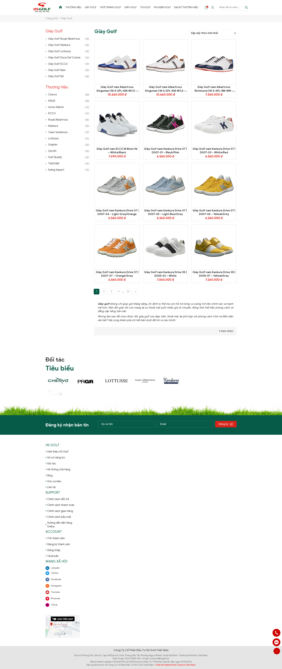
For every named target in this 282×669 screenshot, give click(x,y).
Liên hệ (51, 487)
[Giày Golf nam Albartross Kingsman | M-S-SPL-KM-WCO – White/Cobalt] (117, 62)
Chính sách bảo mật (59, 517)
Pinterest (55, 598)
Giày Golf (130, 7)
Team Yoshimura (68, 132)
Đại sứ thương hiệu (186, 7)
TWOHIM (68, 163)
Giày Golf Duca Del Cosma (68, 57)
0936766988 (276, 642)
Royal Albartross (68, 119)
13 (128, 291)
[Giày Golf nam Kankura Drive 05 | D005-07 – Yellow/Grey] (213, 247)
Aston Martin (67, 107)
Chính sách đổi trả (58, 499)
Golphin (68, 144)
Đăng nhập (53, 550)
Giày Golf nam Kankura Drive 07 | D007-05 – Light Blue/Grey (165, 212)
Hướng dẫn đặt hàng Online (59, 524)
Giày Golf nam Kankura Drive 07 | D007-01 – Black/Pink (165, 150)
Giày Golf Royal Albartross (68, 38)
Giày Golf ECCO (68, 64)
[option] (60, 381)
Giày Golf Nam (68, 70)
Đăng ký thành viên (58, 544)
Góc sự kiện (54, 481)
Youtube (55, 592)
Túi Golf (145, 7)
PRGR (68, 101)
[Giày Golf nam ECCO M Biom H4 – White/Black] (117, 123)
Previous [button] (51, 391)
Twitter (54, 573)
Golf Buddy (68, 157)
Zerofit (68, 151)
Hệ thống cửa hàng (58, 469)
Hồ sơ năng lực (56, 457)
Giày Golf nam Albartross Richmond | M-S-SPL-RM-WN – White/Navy (214, 89)
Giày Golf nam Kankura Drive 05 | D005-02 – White (165, 274)
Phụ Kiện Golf (162, 7)
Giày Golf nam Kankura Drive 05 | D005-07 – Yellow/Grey (214, 274)
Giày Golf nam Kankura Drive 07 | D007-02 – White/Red (214, 150)
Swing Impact (68, 169)
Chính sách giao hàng (60, 511)
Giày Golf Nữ (68, 76)
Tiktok (54, 604)
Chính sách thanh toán (60, 505)
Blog (50, 475)
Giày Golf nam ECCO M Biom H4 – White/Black (117, 150)
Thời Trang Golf (110, 7)
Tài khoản (53, 556)
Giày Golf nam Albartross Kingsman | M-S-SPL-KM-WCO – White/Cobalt (117, 89)
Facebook (56, 579)
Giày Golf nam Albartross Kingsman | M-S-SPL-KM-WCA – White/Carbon (165, 89)
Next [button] (51, 394)
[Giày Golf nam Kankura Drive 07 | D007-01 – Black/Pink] (165, 123)
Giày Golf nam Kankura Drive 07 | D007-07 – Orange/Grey (117, 274)
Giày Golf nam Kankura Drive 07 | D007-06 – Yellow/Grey (214, 212)
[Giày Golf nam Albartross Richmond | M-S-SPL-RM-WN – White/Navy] (213, 62)
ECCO (68, 113)
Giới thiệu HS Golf (58, 451)
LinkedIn (55, 568)
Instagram (56, 585)
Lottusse (67, 138)
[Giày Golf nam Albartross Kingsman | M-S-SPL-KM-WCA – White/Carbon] (165, 62)
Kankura (68, 126)
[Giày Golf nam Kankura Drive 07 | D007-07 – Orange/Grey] (117, 247)
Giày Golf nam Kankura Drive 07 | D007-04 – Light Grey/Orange (117, 212)
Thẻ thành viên (56, 538)
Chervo (68, 94)
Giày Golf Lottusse (68, 51)
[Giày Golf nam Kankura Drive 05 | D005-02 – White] (165, 247)
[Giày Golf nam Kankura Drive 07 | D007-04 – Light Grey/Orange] (117, 185)
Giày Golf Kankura (68, 45)
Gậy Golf (90, 7)
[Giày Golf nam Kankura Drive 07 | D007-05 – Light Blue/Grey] (165, 185)
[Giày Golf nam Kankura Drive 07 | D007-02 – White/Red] (213, 123)
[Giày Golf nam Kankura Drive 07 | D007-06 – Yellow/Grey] (213, 185)
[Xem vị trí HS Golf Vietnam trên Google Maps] (63, 626)
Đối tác (51, 463)
